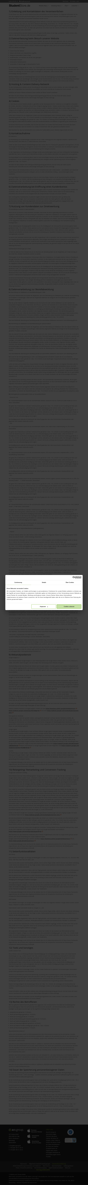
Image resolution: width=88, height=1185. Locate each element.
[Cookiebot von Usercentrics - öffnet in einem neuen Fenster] (73, 577)
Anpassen (43, 606)
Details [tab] (44, 582)
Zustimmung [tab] (18, 582)
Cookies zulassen (69, 606)
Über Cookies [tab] (70, 582)
